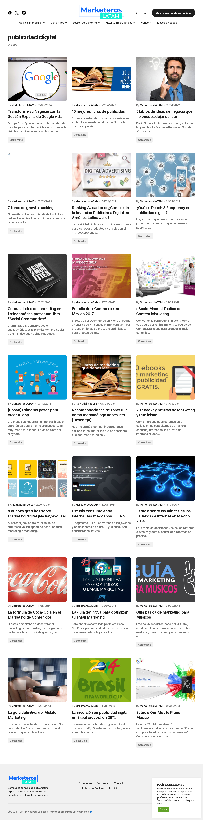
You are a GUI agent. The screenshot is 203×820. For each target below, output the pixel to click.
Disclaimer (103, 783)
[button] (137, 13)
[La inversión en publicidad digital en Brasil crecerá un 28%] (101, 680)
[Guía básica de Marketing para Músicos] (165, 579)
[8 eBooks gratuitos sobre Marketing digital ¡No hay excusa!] (37, 478)
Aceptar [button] (164, 809)
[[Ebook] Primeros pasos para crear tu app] (37, 377)
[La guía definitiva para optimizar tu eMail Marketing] (101, 579)
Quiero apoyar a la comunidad (173, 12)
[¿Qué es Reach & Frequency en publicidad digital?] (165, 175)
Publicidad (115, 788)
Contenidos (80, 134)
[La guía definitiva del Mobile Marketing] (37, 680)
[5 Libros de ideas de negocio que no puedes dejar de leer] (165, 79)
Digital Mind (16, 139)
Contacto (119, 783)
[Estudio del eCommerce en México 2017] (101, 276)
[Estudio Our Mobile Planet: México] (165, 680)
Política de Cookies (93, 788)
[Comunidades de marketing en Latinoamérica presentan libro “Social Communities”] (37, 276)
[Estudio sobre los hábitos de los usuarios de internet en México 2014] (165, 478)
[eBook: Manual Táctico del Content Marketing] (165, 276)
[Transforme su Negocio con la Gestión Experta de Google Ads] (37, 79)
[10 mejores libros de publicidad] (101, 79)
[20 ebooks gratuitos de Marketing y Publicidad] (165, 377)
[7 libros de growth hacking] (37, 175)
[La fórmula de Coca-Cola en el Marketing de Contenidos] (37, 579)
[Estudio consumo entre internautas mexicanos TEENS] (101, 478)
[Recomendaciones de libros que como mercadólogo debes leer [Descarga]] (101, 377)
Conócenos (85, 783)
